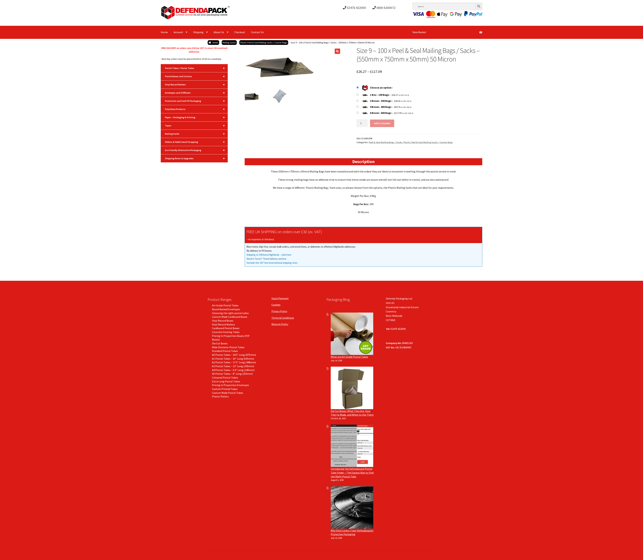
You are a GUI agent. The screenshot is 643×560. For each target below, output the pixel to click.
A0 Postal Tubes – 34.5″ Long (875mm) (234, 354)
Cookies (275, 304)
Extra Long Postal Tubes (226, 381)
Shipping (198, 32)
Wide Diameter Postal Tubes (228, 347)
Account (178, 32)
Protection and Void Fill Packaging (195, 101)
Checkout (239, 32)
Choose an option (380, 87)
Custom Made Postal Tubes (227, 392)
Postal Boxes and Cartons (195, 76)
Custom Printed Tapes (225, 389)
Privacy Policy (279, 311)
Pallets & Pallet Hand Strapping (195, 142)
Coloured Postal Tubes (225, 377)
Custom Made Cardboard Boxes (229, 316)
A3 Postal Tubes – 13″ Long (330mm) (233, 366)
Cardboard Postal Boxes (225, 328)
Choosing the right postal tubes (230, 313)
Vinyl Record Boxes (222, 320)
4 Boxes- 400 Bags (380, 106)
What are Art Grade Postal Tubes (349, 356)
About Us (219, 32)
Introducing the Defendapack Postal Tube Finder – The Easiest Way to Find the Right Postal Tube (352, 472)
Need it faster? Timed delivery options (266, 258)
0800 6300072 (386, 8)
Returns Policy (279, 324)
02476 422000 (356, 8)
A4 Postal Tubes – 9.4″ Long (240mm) (233, 370)
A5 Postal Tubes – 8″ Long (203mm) (232, 373)
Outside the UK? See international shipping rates (272, 262)
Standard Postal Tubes (225, 351)
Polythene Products (195, 109)
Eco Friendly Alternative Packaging (195, 150)
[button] (337, 51)
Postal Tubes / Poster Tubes (195, 68)
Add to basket (382, 123)
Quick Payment (280, 298)
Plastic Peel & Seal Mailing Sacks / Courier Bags (263, 42)
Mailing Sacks (229, 42)
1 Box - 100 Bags (379, 94)
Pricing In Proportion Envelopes (230, 385)
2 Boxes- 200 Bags (380, 100)
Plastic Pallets (220, 396)
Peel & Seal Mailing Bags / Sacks (385, 142)
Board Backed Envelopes (226, 309)
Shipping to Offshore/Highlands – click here (268, 254)
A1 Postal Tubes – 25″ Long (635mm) (233, 358)
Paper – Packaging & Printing (195, 117)
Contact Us (257, 32)
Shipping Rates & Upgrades (195, 158)
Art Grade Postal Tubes (225, 305)
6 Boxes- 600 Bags (380, 113)
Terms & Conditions (282, 317)
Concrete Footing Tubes (226, 332)
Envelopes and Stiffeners (195, 93)
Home (164, 32)
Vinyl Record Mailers (195, 84)
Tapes (195, 125)
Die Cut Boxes (220, 343)
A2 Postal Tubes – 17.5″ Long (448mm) (234, 362)
